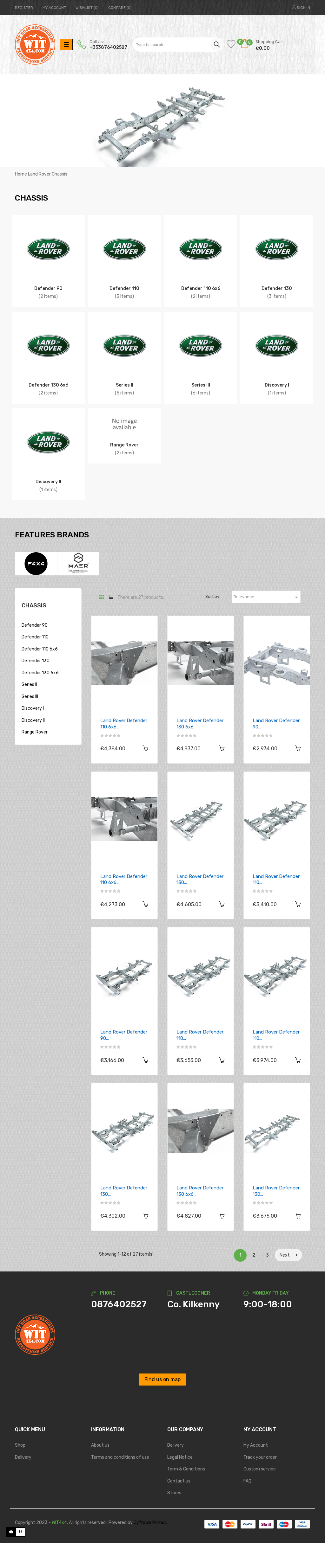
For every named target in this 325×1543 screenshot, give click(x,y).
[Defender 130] (277, 249)
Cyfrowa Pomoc (150, 1522)
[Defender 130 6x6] (48, 345)
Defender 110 (124, 288)
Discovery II (48, 481)
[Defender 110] (124, 249)
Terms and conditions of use (120, 1457)
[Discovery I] (277, 345)
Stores (174, 1492)
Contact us (178, 1481)
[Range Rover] (124, 423)
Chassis (34, 605)
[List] (111, 597)
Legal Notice (180, 1457)
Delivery (23, 1457)
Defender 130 (277, 288)
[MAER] (78, 563)
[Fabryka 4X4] (36, 563)
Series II (124, 384)
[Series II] (124, 345)
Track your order (260, 1457)
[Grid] (101, 597)
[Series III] (201, 345)
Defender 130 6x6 (48, 384)
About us (100, 1445)
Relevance (267, 597)
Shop (20, 1445)
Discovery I (277, 384)
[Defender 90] (48, 249)
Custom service (259, 1469)
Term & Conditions (186, 1469)
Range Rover (124, 444)
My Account (255, 1445)
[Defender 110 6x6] (201, 249)
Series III (200, 384)
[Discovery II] (48, 442)
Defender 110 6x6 (200, 288)
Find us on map (162, 1379)
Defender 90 (48, 288)
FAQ (247, 1481)
